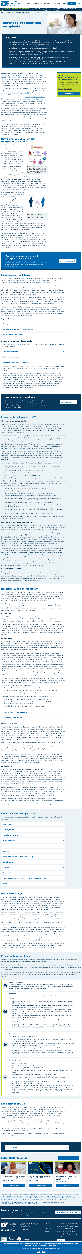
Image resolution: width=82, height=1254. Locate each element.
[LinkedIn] (8, 1230)
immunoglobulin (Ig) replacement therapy (15, 75)
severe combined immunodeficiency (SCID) (23, 91)
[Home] (2, 12)
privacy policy (37, 1248)
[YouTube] (14, 1230)
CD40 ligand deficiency (36, 99)
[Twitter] (5, 1230)
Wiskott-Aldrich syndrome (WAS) (16, 99)
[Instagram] (11, 1230)
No (44, 1251)
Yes (38, 1251)
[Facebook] (2, 1230)
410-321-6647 (25, 1229)
